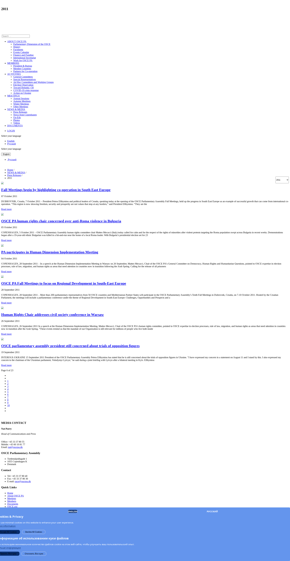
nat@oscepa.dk (15, 447)
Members (11, 501)
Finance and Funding (23, 55)
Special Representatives (24, 79)
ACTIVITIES (14, 74)
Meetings (11, 498)
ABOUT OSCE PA (16, 41)
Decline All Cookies (33, 532)
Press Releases (20, 112)
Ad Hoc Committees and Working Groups (33, 82)
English (10, 141)
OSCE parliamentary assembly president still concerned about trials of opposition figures (70, 346)
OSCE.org (12, 506)
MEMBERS (13, 63)
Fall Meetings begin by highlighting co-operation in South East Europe (56, 190)
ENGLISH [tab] (72, 511)
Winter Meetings (21, 104)
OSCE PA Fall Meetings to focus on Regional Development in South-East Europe (63, 283)
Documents (12, 504)
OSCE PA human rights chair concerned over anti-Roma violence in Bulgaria (61, 221)
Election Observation (23, 85)
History (16, 47)
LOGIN (11, 130)
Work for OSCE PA (22, 60)
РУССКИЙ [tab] (212, 511)
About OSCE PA (15, 495)
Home (10, 493)
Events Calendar (21, 52)
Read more (6, 209)
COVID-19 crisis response (26, 90)
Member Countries (22, 68)
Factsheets (18, 49)
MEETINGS (13, 95)
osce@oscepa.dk (23, 481)
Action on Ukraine (22, 93)
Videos (16, 123)
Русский (11, 143)
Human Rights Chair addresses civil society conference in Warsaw (52, 315)
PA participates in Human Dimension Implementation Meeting (49, 252)
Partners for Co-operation (25, 71)
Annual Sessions (21, 98)
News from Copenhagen (25, 114)
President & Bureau (22, 66)
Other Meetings (20, 106)
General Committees (23, 76)
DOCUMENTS (15, 125)
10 (8, 405)
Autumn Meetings (22, 101)
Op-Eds (17, 117)
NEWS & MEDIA (16, 109)
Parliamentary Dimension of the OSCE (31, 44)
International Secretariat (24, 57)
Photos (16, 120)
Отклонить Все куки (34, 554)
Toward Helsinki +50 (23, 87)
